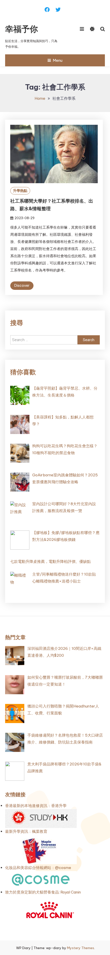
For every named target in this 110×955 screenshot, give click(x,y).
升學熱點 (20, 190)
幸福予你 (21, 28)
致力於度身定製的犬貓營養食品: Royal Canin (43, 892)
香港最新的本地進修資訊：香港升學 (36, 805)
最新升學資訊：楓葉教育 (26, 831)
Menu (57, 60)
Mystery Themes (80, 948)
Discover (21, 285)
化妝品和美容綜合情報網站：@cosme (38, 867)
